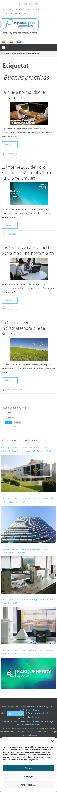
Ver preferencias (28, 784)
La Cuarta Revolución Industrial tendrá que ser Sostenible (24, 326)
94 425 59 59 (17, 710)
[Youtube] (25, 4)
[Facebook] (19, 4)
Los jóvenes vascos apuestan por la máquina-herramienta (28, 249)
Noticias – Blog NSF (11, 13)
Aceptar (28, 768)
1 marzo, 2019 (11, 307)
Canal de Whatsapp (30, 714)
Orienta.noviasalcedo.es (38, 9)
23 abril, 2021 (11, 233)
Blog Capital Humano (13, 9)
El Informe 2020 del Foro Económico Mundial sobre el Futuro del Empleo (27, 171)
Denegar (28, 776)
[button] (52, 741)
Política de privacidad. (35, 718)
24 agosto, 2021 (12, 153)
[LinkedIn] (31, 4)
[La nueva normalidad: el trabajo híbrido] (28, 113)
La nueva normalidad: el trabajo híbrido (24, 94)
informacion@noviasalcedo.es (40, 710)
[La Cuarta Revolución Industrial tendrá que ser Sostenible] (28, 347)
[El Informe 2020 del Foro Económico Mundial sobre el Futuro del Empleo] (28, 193)
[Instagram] (36, 4)
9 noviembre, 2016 (13, 387)
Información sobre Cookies (13, 718)
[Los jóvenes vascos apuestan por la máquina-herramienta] (28, 267)
